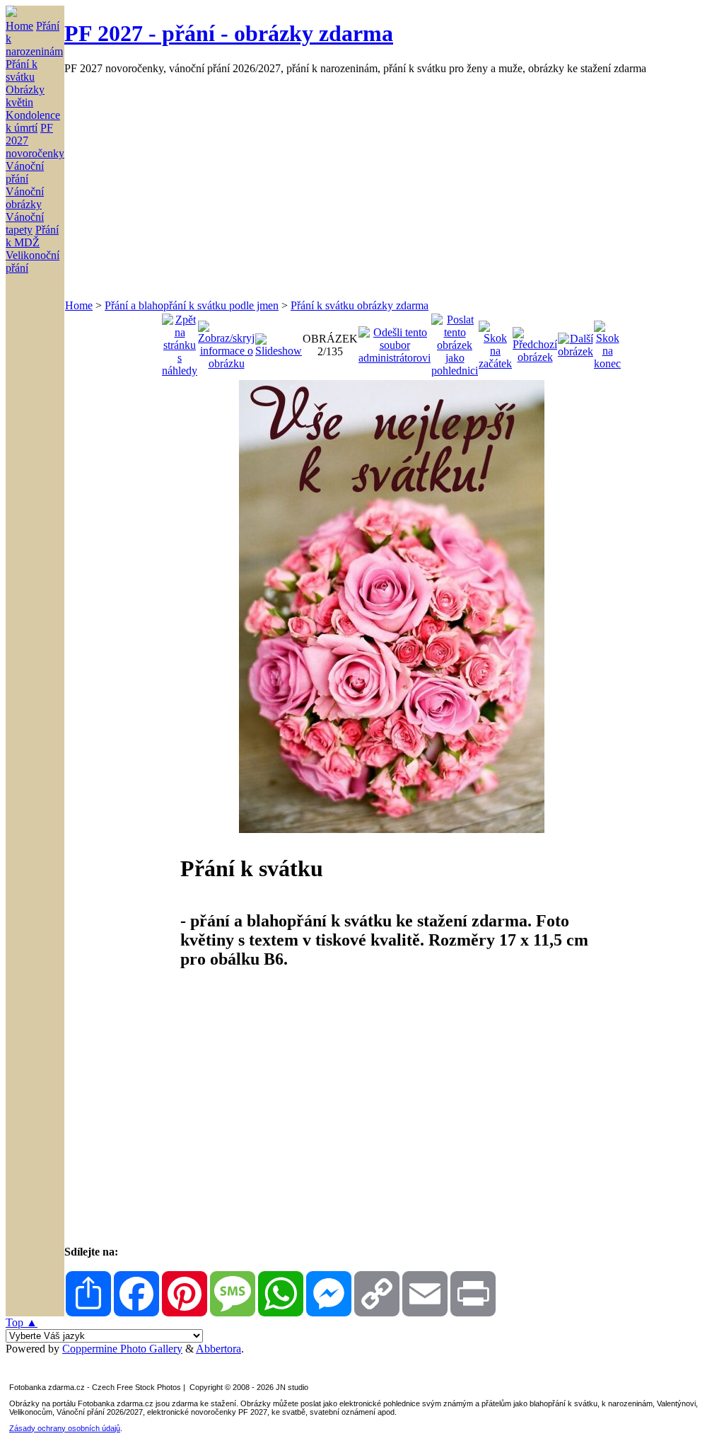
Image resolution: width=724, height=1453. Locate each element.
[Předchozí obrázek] (535, 341)
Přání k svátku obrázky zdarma (359, 305)
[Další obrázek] (575, 341)
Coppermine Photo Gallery (122, 1349)
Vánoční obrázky (25, 197)
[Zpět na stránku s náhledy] (179, 341)
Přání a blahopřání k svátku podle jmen (192, 305)
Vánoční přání (25, 172)
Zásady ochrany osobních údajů (64, 1428)
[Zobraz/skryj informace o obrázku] (226, 341)
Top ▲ (21, 1322)
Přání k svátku (21, 70)
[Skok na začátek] (495, 341)
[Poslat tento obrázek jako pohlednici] (454, 341)
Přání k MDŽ (32, 236)
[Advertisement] (391, 187)
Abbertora (218, 1349)
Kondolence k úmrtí (33, 121)
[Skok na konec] (607, 341)
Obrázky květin (25, 96)
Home (19, 26)
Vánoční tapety (25, 223)
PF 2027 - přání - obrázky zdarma (228, 33)
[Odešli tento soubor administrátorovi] (394, 341)
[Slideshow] (278, 341)
